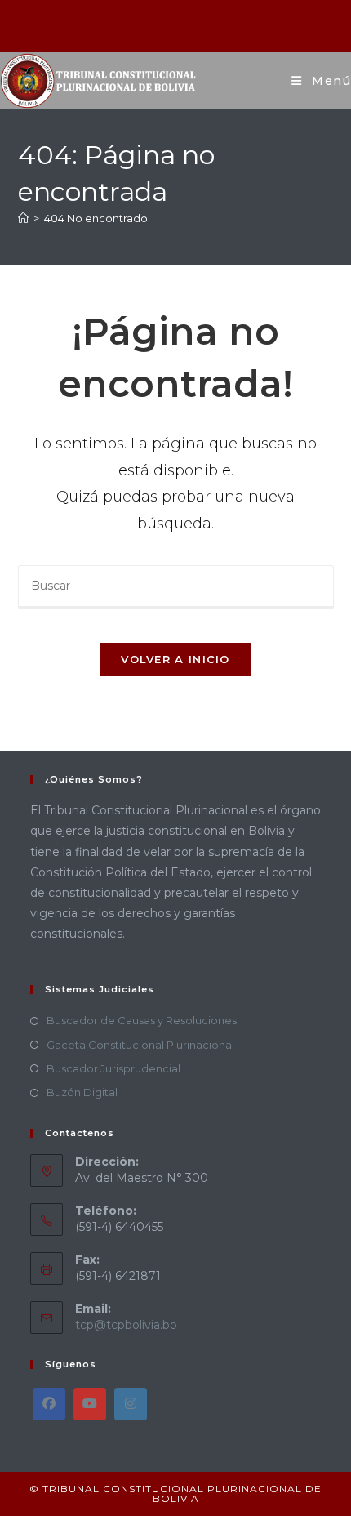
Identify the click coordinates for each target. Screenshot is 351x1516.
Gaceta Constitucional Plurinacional (140, 1044)
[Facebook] (49, 1404)
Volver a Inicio (175, 659)
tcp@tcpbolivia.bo (126, 1325)
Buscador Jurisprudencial (113, 1068)
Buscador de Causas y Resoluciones (142, 1020)
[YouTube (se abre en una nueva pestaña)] (197, 23)
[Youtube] (89, 1404)
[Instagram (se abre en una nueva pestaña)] (177, 23)
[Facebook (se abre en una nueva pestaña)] (156, 23)
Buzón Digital (82, 1092)
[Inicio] (23, 218)
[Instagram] (130, 1404)
